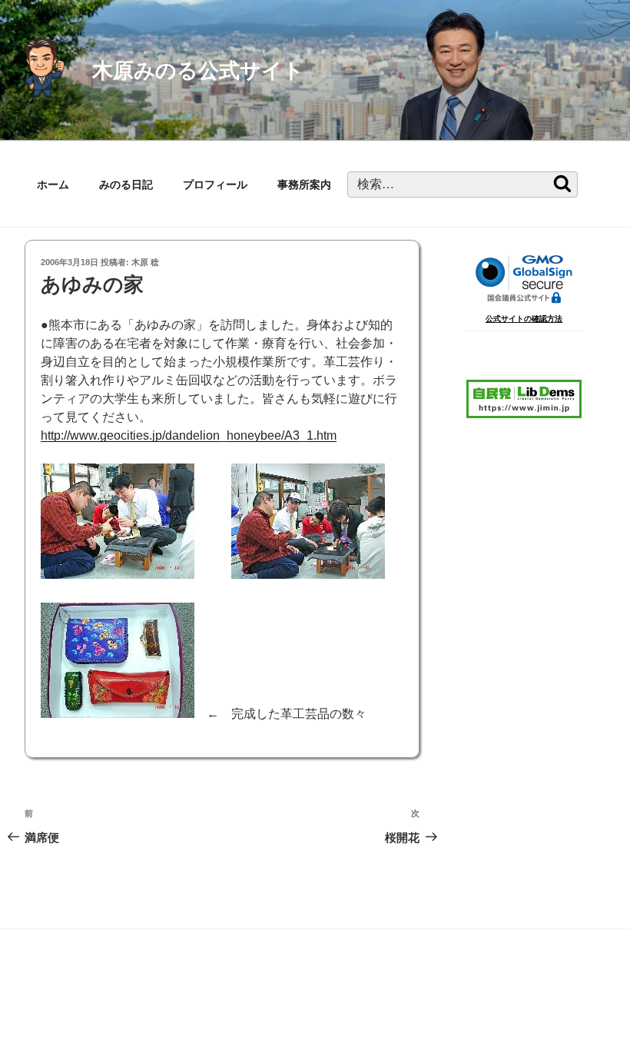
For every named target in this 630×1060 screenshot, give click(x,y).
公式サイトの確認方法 (524, 318)
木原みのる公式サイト (198, 70)
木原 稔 (145, 262)
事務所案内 (304, 184)
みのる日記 (126, 184)
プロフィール (215, 184)
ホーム (53, 184)
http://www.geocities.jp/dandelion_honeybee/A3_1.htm (189, 435)
